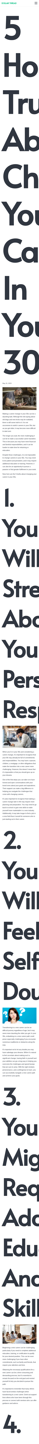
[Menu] (36, 3)
